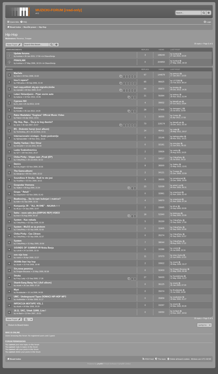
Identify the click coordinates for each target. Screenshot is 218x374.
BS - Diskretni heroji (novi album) (31, 129)
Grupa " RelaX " (22, 192)
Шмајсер (20, 174)
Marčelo (18, 73)
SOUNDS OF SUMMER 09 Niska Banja (34, 247)
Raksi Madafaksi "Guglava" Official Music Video (39, 115)
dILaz (18, 209)
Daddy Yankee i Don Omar (27, 143)
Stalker (176, 164)
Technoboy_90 (22, 132)
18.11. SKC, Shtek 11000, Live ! (30, 310)
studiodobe (20, 299)
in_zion (19, 104)
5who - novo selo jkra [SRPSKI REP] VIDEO (37, 213)
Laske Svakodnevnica (25, 150)
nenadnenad (178, 178)
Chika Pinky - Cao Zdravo (27, 233)
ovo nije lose (20, 254)
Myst (16, 289)
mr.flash (19, 313)
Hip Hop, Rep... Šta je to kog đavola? (33, 122)
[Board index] (20, 11)
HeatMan (20, 181)
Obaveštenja (49, 56)
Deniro (17, 164)
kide (18, 202)
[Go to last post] (181, 54)
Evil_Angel (20, 167)
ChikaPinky (21, 160)
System (18, 240)
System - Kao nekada (25, 220)
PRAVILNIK (20, 60)
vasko (175, 150)
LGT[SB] (176, 81)
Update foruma (21, 53)
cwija (175, 129)
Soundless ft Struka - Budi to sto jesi (33, 178)
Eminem (18, 108)
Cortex (175, 115)
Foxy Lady (20, 278)
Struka (17, 275)
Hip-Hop (11, 34)
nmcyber (20, 146)
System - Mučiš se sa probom (29, 226)
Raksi (18, 118)
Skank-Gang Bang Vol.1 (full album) (32, 282)
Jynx (18, 125)
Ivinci (18, 76)
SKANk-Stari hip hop (25, 261)
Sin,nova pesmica (23, 268)
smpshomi (20, 195)
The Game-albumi (23, 171)
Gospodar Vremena (24, 185)
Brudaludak (21, 292)
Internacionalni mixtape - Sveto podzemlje (36, 136)
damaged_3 (178, 108)
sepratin (19, 90)
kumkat (19, 56)
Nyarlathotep (178, 276)
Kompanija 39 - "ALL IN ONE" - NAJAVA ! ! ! (37, 206)
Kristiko (176, 88)
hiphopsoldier (21, 139)
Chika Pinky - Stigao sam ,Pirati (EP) (33, 157)
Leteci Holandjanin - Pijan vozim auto (33, 94)
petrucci (176, 74)
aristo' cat (177, 185)
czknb (18, 251)
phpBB (100, 364)
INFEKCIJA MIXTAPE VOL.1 (28, 303)
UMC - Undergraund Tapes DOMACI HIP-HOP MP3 (40, 296)
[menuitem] (23, 22)
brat (18, 216)
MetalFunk (177, 101)
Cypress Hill (20, 101)
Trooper (28, 38)
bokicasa (176, 213)
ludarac (19, 97)
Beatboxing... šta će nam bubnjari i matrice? (37, 199)
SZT (18, 153)
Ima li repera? (21, 80)
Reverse (20, 38)
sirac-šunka (178, 255)
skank (18, 264)
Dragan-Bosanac (23, 271)
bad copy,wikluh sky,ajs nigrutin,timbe (34, 87)
